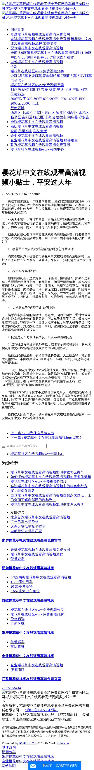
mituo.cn (63, 743)
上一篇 (32, 433)
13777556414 (11, 688)
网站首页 (17, 30)
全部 (13, 53)
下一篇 (46, 437)
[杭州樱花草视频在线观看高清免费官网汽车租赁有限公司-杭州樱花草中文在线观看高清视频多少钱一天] (47, 11)
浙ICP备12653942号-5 (41, 710)
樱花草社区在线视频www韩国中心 (37, 454)
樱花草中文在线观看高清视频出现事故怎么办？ (47, 472)
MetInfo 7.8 (28, 743)
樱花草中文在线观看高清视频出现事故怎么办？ (47, 504)
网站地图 (9, 766)
